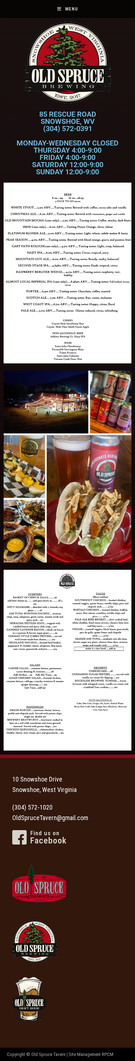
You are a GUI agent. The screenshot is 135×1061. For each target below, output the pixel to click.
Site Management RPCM (91, 1054)
